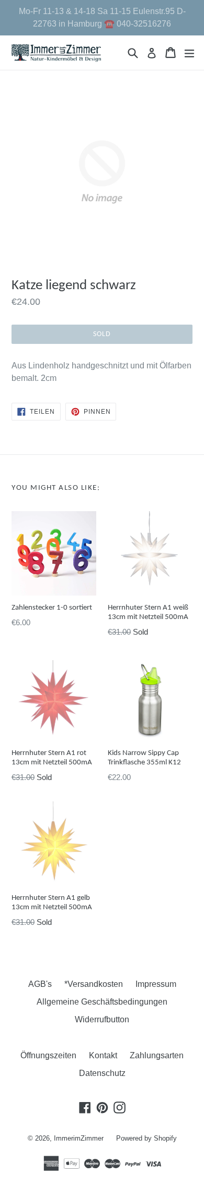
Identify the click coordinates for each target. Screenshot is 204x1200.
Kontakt (103, 1055)
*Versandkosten (93, 984)
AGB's (40, 984)
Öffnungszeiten (48, 1055)
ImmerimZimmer (79, 1138)
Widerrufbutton (102, 1019)
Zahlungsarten (157, 1055)
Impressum (155, 984)
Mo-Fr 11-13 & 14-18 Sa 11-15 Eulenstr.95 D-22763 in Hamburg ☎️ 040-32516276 (102, 17)
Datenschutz (102, 1073)
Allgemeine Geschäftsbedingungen (102, 1001)
